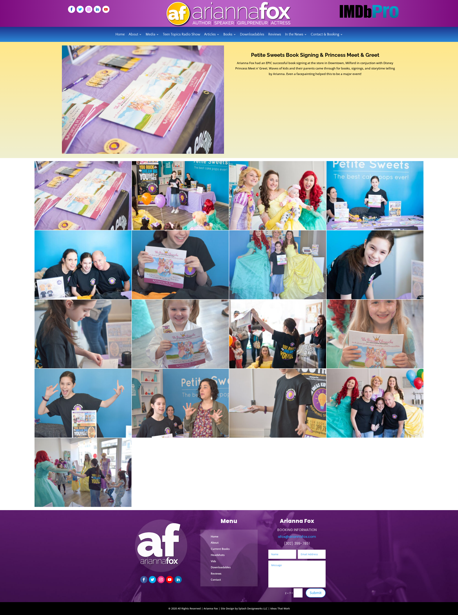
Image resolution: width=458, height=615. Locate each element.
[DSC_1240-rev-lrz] (375, 229)
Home (120, 34)
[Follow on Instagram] (88, 9)
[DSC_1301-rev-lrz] (83, 298)
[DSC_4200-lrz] (277, 436)
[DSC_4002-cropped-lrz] (180, 298)
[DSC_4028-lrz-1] (83, 367)
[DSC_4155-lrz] (277, 298)
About (215, 542)
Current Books (220, 549)
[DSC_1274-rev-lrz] (277, 367)
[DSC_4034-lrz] (180, 367)
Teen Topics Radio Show (181, 34)
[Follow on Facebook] (71, 9)
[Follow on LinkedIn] (97, 9)
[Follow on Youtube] (105, 9)
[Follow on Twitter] (80, 9)
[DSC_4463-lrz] (83, 506)
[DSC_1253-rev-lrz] (375, 298)
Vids (213, 561)
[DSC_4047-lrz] (180, 436)
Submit (316, 592)
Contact (216, 579)
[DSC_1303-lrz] (83, 229)
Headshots (218, 555)
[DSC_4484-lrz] (375, 367)
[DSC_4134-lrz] (83, 436)
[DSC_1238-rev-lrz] (277, 229)
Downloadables (252, 34)
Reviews (274, 34)
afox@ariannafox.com (297, 536)
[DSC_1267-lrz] (180, 229)
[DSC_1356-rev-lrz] (375, 436)
